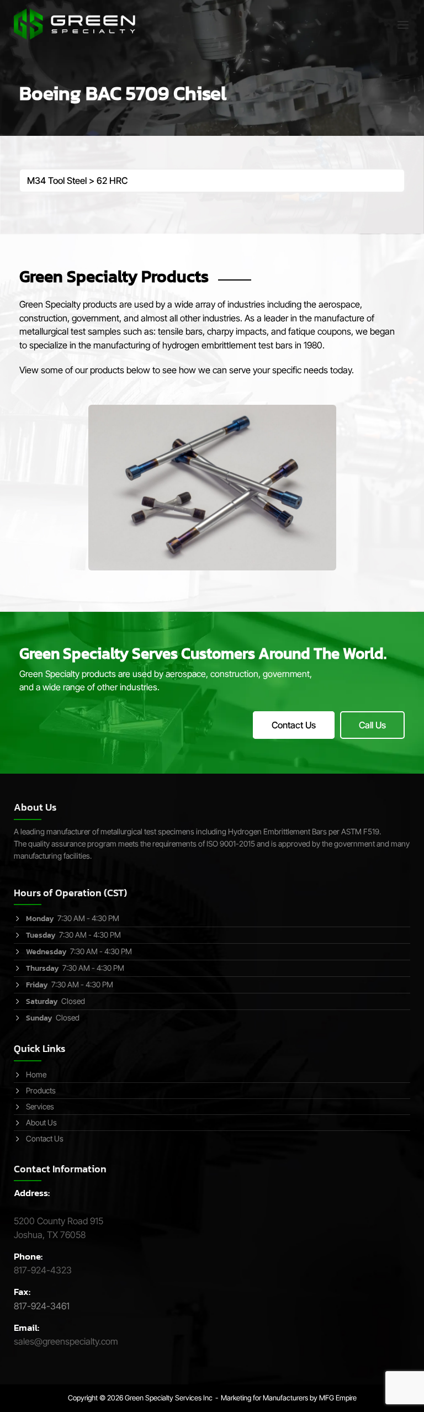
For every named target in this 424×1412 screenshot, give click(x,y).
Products (41, 1090)
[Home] (74, 23)
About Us (41, 1122)
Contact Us (294, 725)
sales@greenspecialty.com (66, 1341)
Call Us (372, 725)
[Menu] (403, 25)
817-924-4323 (43, 1270)
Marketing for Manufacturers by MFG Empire (289, 1397)
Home (36, 1074)
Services (40, 1106)
